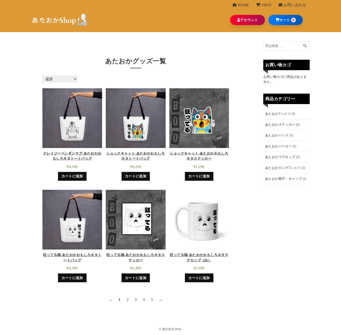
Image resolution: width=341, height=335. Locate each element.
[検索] (305, 45)
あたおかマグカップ (282, 157)
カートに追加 (72, 176)
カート (284, 20)
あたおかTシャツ (280, 113)
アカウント (249, 20)
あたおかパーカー (280, 146)
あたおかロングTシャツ (285, 168)
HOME (243, 5)
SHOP (266, 5)
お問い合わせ (294, 5)
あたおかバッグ (279, 135)
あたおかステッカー (282, 124)
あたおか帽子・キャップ (285, 179)
